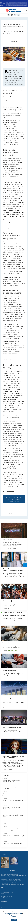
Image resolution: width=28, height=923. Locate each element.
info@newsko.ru (4, 901)
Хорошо (14, 919)
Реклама (3, 907)
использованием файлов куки (13, 913)
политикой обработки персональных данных (14, 915)
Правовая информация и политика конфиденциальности (12, 884)
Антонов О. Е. (11, 895)
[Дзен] (8, 15)
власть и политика (7, 513)
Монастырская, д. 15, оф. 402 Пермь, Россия (6, 897)
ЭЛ (17, 880)
